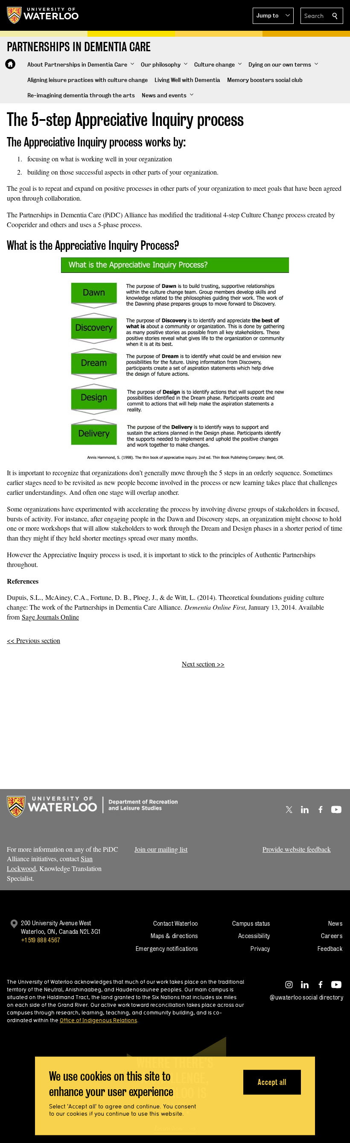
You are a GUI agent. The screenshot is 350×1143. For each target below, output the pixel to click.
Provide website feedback (296, 849)
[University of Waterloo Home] (43, 15)
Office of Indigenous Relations (98, 1020)
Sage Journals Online (50, 616)
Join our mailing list (160, 849)
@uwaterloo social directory (306, 997)
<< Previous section (33, 640)
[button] (273, 15)
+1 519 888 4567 (40, 940)
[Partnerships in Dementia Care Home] (10, 64)
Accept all (272, 1081)
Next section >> (203, 663)
